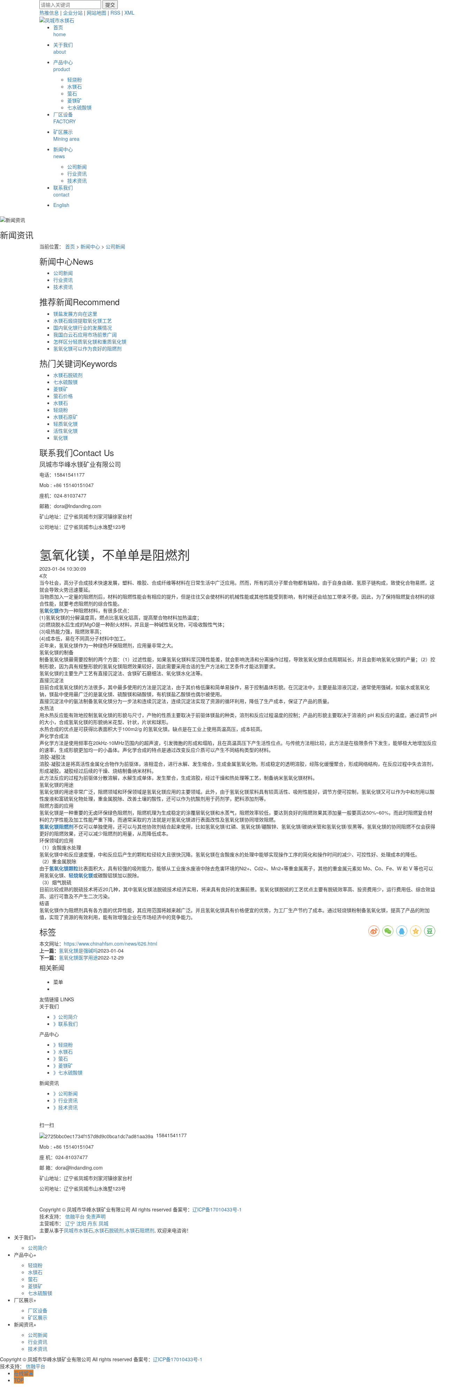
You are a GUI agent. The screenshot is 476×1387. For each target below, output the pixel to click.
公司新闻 (77, 166)
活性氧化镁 (65, 430)
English (61, 204)
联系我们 (63, 191)
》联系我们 (65, 1023)
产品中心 (63, 65)
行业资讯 (77, 173)
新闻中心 (63, 153)
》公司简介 (65, 1016)
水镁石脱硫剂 (68, 374)
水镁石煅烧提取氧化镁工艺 (82, 320)
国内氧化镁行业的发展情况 (82, 327)
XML (129, 12)
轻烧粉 (74, 79)
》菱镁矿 (63, 1065)
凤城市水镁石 (78, 1230)
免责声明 (96, 1216)
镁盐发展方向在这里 (75, 313)
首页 (59, 31)
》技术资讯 (65, 1107)
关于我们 (63, 48)
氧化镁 (60, 437)
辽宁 (70, 1223)
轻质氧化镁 (65, 423)
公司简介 (37, 1247)
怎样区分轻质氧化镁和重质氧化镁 (89, 341)
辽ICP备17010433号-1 (217, 1209)
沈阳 (81, 1223)
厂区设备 (64, 118)
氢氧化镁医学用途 (78, 957)
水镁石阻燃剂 (139, 1230)
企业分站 (73, 12)
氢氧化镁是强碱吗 (78, 950)
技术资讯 (77, 180)
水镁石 (74, 86)
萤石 (72, 93)
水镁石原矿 (65, 416)
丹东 (92, 1223)
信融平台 (75, 1216)
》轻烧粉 (63, 1044)
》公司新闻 (65, 1093)
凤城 (103, 1223)
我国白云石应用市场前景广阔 (85, 334)
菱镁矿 (74, 100)
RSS (115, 12)
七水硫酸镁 (79, 107)
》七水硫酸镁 (68, 1072)
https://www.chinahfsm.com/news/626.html (110, 943)
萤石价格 (63, 395)
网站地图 (96, 12)
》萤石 (60, 1058)
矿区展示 (66, 135)
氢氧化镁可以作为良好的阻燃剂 (87, 348)
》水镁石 (63, 1051)
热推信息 (49, 12)
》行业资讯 (65, 1100)
